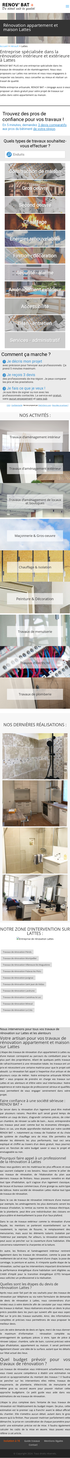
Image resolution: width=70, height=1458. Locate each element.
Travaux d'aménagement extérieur (35, 468)
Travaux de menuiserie (35, 631)
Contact (33, 1444)
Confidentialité (16, 405)
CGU (8, 405)
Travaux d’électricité (35, 663)
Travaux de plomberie (35, 694)
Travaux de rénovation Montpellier (20, 958)
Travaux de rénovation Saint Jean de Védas (23, 984)
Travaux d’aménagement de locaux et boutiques (35, 501)
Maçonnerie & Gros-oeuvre (35, 535)
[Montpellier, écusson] (35, 898)
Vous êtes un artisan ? (60, 405)
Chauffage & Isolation (35, 567)
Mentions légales (53, 1440)
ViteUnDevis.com (44, 405)
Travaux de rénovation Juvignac (18, 977)
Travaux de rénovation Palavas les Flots (22, 971)
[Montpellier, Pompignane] (35, 803)
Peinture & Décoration (35, 598)
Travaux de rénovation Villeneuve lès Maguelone (26, 964)
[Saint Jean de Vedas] (35, 851)
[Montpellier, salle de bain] (35, 756)
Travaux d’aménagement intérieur (35, 437)
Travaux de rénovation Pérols (17, 951)
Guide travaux (32, 1440)
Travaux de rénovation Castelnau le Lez (22, 997)
